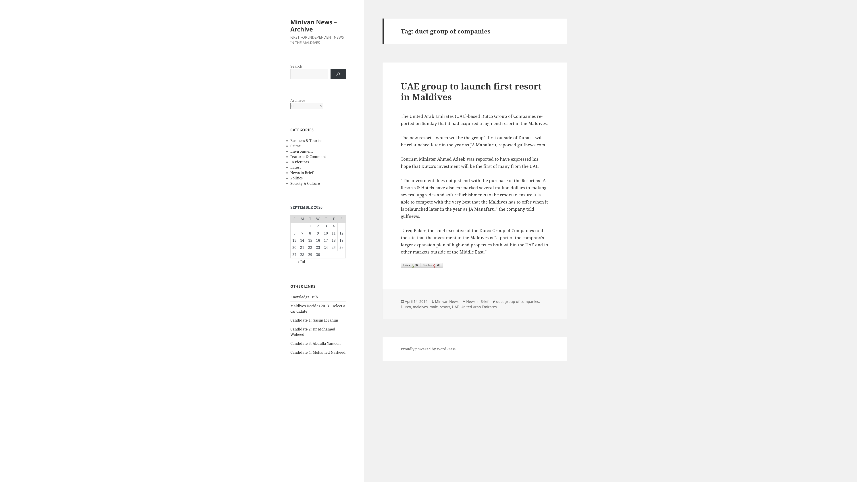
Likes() (410, 265)
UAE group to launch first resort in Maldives (471, 91)
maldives (420, 306)
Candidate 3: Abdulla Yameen (315, 343)
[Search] (338, 74)
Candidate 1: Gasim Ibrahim (314, 320)
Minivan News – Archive (313, 25)
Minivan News (447, 301)
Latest (295, 167)
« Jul (301, 261)
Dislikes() (431, 265)
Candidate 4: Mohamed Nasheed (317, 352)
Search (296, 66)
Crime (295, 145)
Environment (301, 151)
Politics (296, 178)
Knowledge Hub (304, 297)
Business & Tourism (307, 140)
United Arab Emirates (479, 306)
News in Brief (301, 172)
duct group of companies (517, 301)
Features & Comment (308, 156)
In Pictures (299, 162)
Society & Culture (305, 183)
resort (445, 306)
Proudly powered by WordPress (428, 349)
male (434, 306)
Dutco (406, 306)
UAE (455, 306)
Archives (297, 100)
